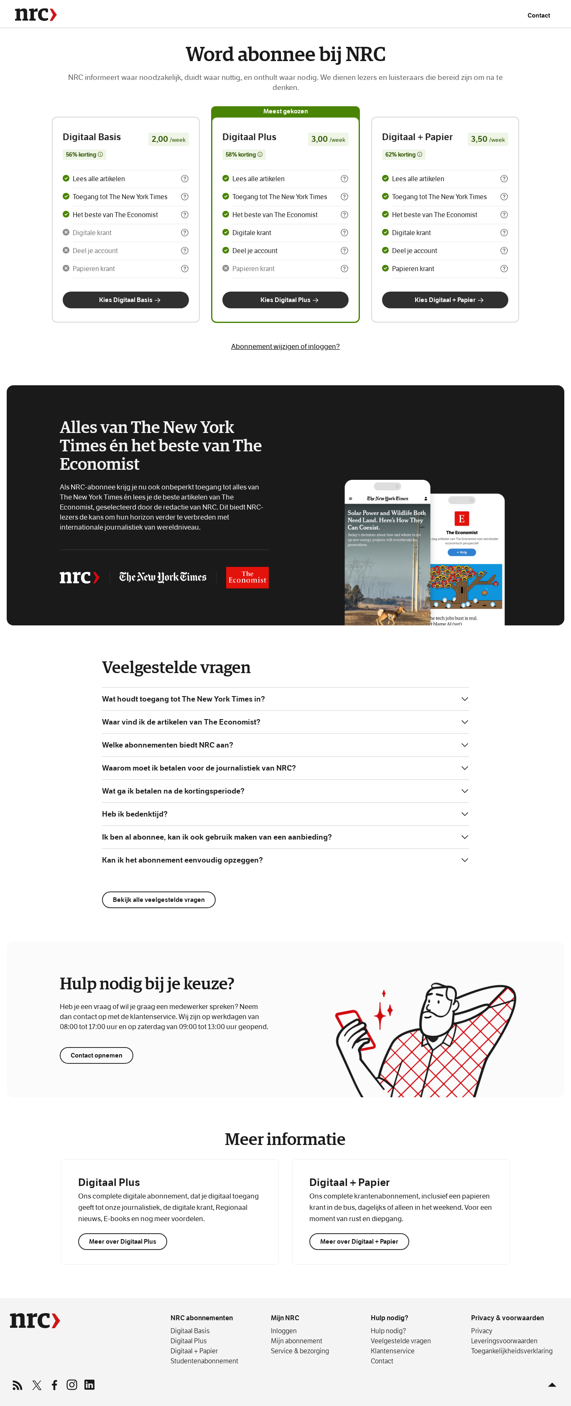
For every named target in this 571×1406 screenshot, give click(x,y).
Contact (539, 15)
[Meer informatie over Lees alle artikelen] (185, 178)
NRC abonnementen (202, 1318)
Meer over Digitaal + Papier (359, 1241)
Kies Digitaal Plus (285, 300)
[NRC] (36, 14)
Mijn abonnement (296, 1340)
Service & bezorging (300, 1350)
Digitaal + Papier (194, 1350)
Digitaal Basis (190, 1330)
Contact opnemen (96, 1055)
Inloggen (284, 1330)
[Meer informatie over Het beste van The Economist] (185, 214)
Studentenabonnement (204, 1360)
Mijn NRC (285, 1318)
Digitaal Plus (189, 1340)
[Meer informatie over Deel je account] (185, 250)
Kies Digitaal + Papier (445, 300)
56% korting (84, 155)
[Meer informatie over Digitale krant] (185, 232)
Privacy (481, 1330)
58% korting (244, 155)
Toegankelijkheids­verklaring (512, 1350)
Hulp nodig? (389, 1318)
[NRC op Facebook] (54, 1384)
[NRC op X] (36, 1384)
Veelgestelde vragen (401, 1340)
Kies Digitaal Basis (126, 300)
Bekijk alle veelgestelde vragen (159, 900)
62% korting (404, 155)
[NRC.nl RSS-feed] (19, 1384)
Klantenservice (393, 1350)
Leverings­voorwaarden (504, 1340)
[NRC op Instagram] (71, 1384)
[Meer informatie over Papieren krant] (185, 268)
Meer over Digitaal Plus (122, 1241)
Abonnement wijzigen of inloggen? (285, 346)
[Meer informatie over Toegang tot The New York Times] (185, 196)
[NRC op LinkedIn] (89, 1384)
